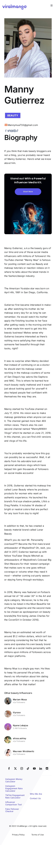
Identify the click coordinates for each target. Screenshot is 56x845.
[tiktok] (28, 768)
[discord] (47, 768)
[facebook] (9, 768)
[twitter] (15, 768)
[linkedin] (40, 768)
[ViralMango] (14, 4)
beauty (12, 115)
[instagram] (21, 768)
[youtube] (34, 768)
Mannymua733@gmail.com (23, 125)
